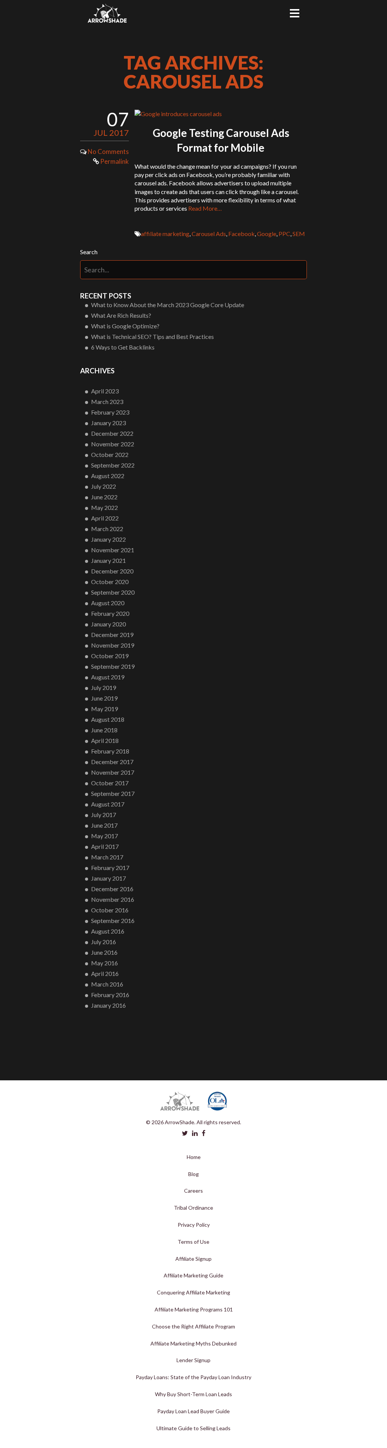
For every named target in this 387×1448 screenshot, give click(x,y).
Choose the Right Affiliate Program (193, 1326)
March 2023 (107, 401)
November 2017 (112, 772)
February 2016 (110, 994)
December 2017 (112, 761)
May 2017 (104, 835)
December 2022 (112, 433)
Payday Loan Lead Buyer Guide (193, 1411)
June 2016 (104, 952)
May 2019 (104, 708)
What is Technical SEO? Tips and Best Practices (152, 336)
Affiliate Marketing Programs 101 (194, 1309)
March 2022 (107, 528)
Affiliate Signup (193, 1258)
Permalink (114, 161)
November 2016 (112, 899)
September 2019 (113, 666)
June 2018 (104, 729)
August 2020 (107, 602)
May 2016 (104, 962)
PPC (284, 233)
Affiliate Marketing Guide (193, 1275)
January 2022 (108, 539)
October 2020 (109, 581)
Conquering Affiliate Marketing (193, 1292)
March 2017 (107, 857)
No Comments (108, 151)
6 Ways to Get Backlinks (123, 347)
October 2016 (109, 910)
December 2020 (112, 571)
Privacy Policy (194, 1224)
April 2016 (105, 973)
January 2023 (108, 422)
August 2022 (107, 475)
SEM (299, 233)
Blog (193, 1174)
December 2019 (112, 634)
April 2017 (105, 846)
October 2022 (109, 454)
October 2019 (109, 655)
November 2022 (112, 443)
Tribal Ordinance (193, 1207)
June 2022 (104, 496)
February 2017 (110, 867)
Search (89, 251)
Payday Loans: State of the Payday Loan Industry (193, 1377)
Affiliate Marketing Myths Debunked (193, 1343)
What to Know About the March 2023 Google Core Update (167, 304)
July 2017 (103, 814)
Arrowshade (107, 13)
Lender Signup (193, 1360)
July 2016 (103, 941)
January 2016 (108, 1005)
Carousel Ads (209, 233)
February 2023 (110, 412)
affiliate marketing (165, 233)
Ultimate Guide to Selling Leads (193, 1428)
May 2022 (104, 507)
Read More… (205, 208)
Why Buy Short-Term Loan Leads (193, 1394)
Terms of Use (193, 1241)
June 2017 (104, 825)
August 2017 (107, 804)
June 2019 (104, 698)
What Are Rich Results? (121, 315)
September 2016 (113, 920)
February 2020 (110, 613)
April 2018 (105, 740)
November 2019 (112, 645)
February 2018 (110, 751)
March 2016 (107, 984)
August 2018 (107, 719)
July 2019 (103, 687)
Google (266, 233)
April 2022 (105, 518)
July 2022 (103, 486)
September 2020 (113, 592)
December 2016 (112, 888)
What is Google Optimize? (125, 325)
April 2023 (105, 391)
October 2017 (109, 782)
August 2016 (107, 931)
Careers (193, 1190)
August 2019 (107, 676)
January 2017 (108, 878)
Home (194, 1157)
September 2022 (113, 465)
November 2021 (112, 549)
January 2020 (108, 624)
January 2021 (108, 560)
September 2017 (113, 793)
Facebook (241, 233)
